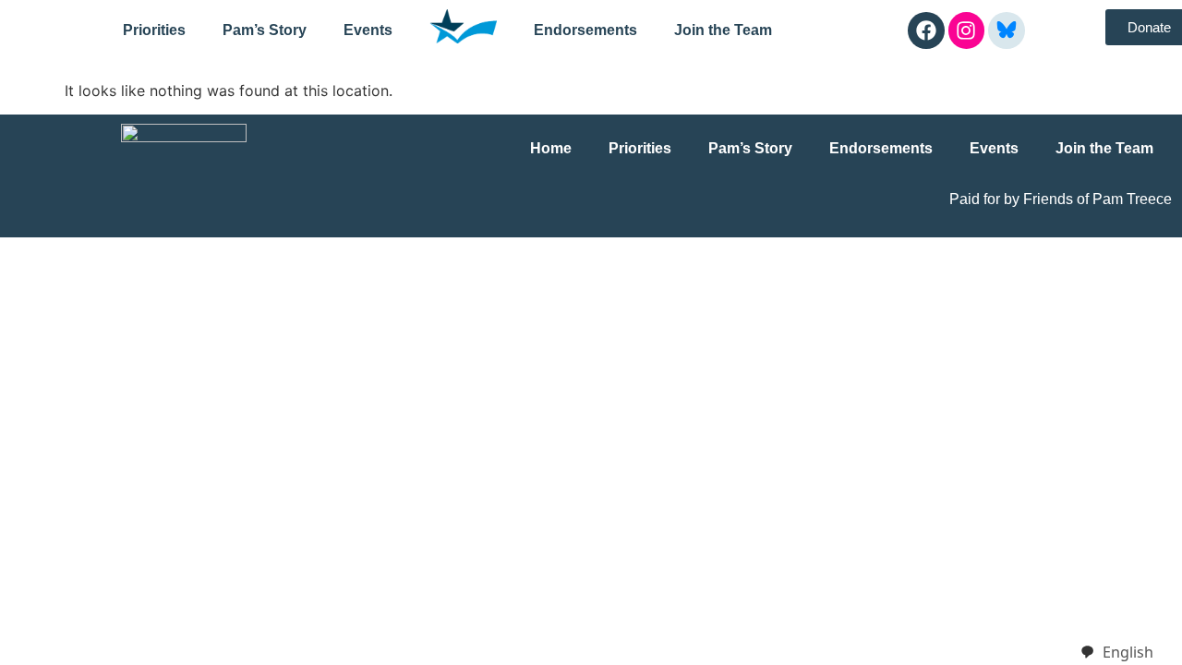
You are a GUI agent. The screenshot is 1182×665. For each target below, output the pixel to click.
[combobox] (1116, 652)
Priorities (154, 30)
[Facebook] (926, 30)
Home (551, 148)
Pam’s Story (265, 30)
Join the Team (723, 30)
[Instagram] (966, 30)
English (1127, 652)
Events (368, 30)
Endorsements (585, 30)
